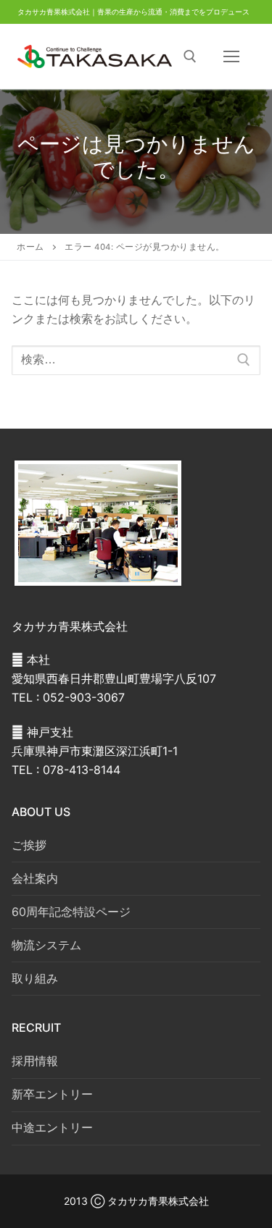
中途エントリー (52, 1127)
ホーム (30, 247)
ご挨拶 (29, 845)
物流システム (46, 945)
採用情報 (35, 1061)
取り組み (35, 978)
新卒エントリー (52, 1094)
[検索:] (136, 360)
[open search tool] (190, 56)
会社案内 (35, 878)
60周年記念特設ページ (71, 911)
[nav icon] (231, 56)
